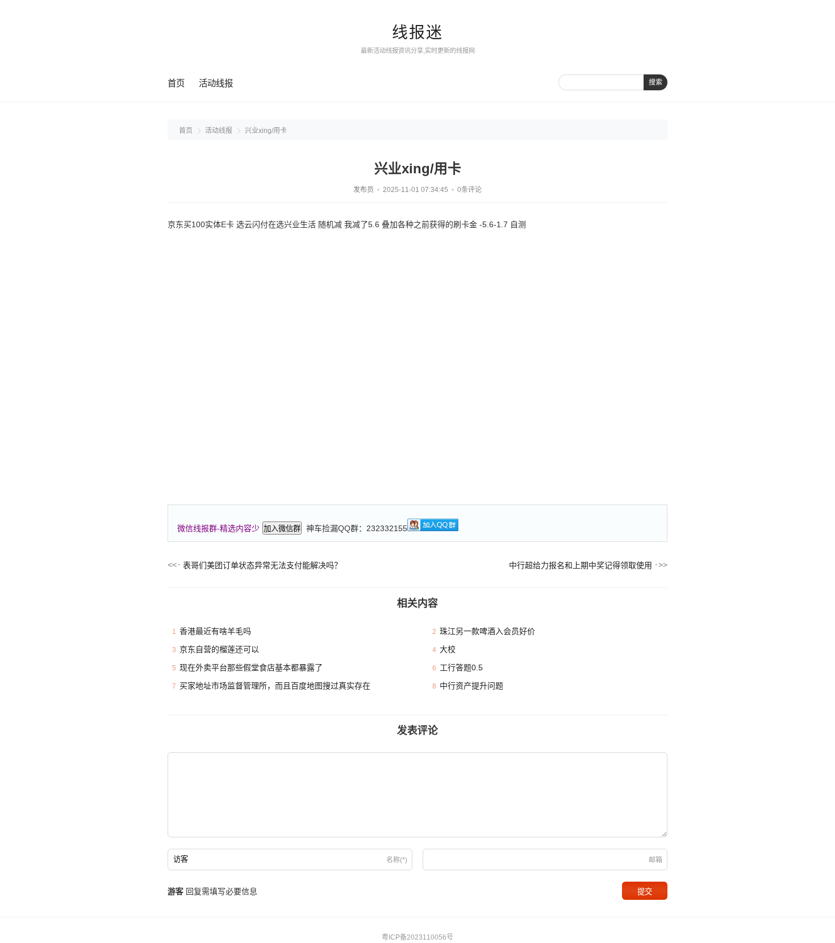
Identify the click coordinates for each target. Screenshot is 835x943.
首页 (176, 83)
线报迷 (417, 32)
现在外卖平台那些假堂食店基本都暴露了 (251, 667)
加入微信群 (282, 528)
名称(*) (396, 860)
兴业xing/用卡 (266, 131)
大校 (448, 649)
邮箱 (655, 860)
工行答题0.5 (461, 667)
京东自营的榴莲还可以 (219, 649)
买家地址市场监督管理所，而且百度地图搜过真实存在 (274, 685)
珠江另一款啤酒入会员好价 (487, 631)
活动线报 (216, 83)
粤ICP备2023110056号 (417, 937)
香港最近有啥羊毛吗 (215, 631)
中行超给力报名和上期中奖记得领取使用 (580, 565)
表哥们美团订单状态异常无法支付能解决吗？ (262, 565)
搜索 (655, 82)
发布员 (363, 190)
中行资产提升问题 (471, 685)
